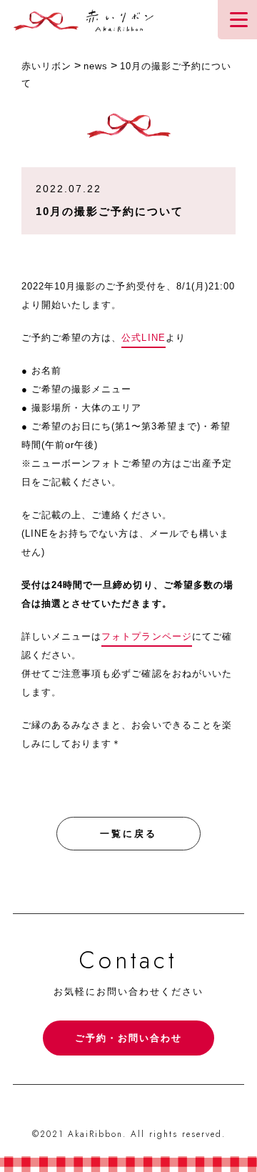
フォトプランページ (146, 636)
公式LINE (143, 337)
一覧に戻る (128, 833)
